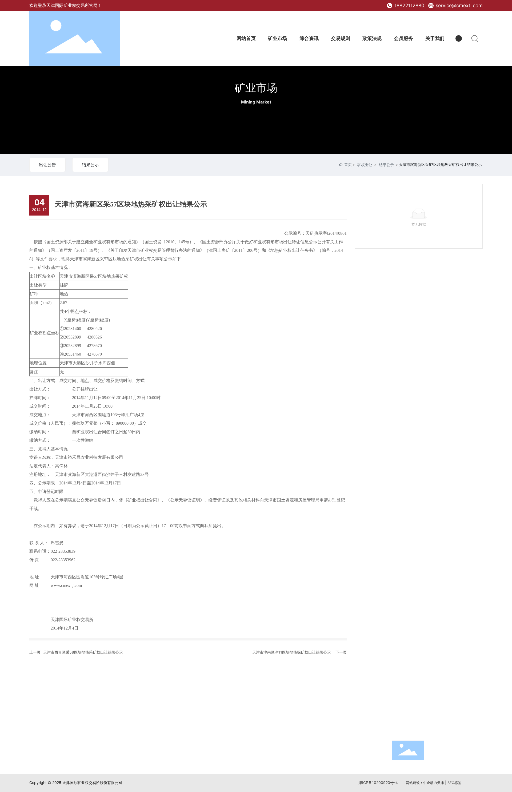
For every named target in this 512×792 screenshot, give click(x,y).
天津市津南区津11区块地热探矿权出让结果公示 (291, 652)
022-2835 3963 (424, 721)
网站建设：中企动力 (421, 783)
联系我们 (402, 680)
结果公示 (90, 164)
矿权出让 (364, 164)
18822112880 (408, 5)
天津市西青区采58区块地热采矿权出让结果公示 (83, 652)
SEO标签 (454, 783)
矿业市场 (256, 87)
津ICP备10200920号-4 (378, 782)
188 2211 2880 (422, 712)
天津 (440, 783)
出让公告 (47, 164)
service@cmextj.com (458, 5)
